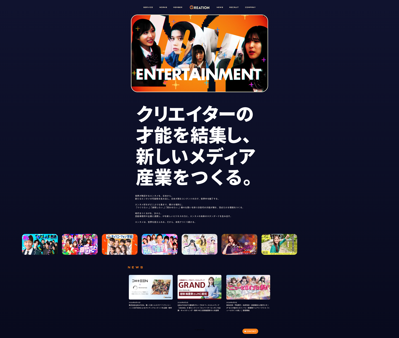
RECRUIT (234, 7)
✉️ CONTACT (250, 331)
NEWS (220, 7)
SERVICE (148, 7)
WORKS (163, 7)
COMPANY (250, 7)
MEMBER (177, 7)
